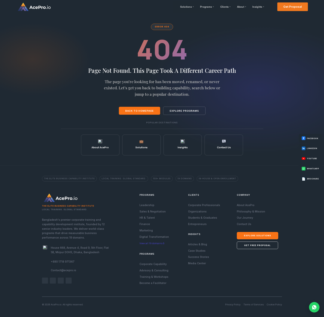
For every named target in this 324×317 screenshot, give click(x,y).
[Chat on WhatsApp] (314, 307)
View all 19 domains (151, 243)
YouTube (312, 158)
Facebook (312, 138)
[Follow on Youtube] (61, 281)
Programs (207, 6)
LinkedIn (312, 148)
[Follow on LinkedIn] (53, 281)
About (241, 6)
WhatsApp (313, 168)
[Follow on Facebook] (45, 281)
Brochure (310, 179)
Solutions (187, 6)
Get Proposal (292, 6)
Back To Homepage (139, 110)
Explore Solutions (257, 235)
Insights (258, 6)
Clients (225, 6)
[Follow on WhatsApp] (69, 281)
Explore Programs (184, 110)
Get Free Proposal (257, 245)
